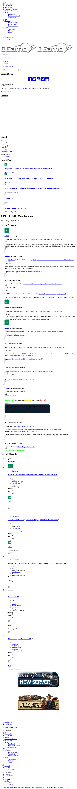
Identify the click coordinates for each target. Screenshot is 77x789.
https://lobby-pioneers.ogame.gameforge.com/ (52, 294)
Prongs (6, 202)
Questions (15, 471)
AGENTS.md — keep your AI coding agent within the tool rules (29, 178)
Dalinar (7, 256)
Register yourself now (23, 88)
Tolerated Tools (16, 647)
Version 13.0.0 (10, 198)
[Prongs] (7, 384)
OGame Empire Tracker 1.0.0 (16, 208)
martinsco (15, 644)
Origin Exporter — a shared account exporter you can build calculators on (33, 188)
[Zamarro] (7, 364)
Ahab (6, 172)
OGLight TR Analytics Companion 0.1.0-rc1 (39, 371)
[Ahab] (7, 232)
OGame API (33, 431)
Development (16, 483)
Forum (6, 61)
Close (67, 787)
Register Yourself (6, 92)
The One (7, 156)
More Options (9, 66)
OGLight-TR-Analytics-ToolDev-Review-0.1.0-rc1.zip (21, 379)
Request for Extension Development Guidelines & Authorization (29, 169)
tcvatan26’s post (13, 371)
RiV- (6, 192)
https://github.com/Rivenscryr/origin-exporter (25, 271)
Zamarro (8, 367)
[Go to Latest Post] (9, 498)
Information (15, 516)
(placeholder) (12, 769)
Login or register (9, 37)
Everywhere (4, 55)
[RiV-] (7, 276)
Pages (6, 63)
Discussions (15, 559)
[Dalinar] (7, 252)
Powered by (10, 727)
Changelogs (15, 607)
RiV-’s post (11, 260)
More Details (61, 787)
